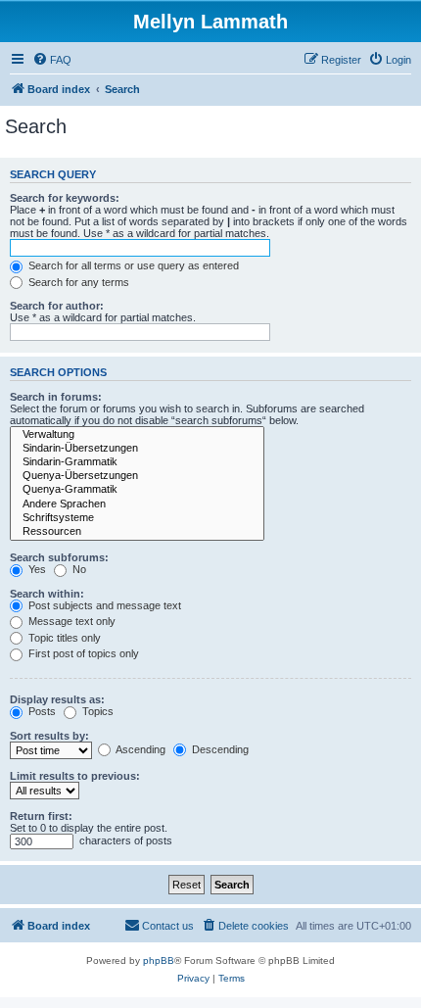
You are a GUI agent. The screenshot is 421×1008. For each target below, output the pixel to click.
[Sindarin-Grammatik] (137, 462)
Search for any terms (77, 282)
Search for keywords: (64, 198)
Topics (96, 711)
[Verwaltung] (137, 435)
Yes (35, 569)
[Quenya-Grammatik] (137, 490)
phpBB (158, 960)
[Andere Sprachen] (137, 504)
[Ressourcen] (137, 532)
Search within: (47, 594)
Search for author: (57, 306)
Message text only (70, 621)
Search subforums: (59, 557)
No (78, 569)
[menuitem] (51, 60)
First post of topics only (82, 653)
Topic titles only (63, 638)
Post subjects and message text (103, 605)
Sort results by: (49, 736)
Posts (40, 711)
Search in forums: (56, 397)
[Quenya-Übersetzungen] (137, 476)
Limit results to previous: (75, 776)
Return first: (41, 816)
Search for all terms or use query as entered (132, 265)
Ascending (139, 749)
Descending (219, 749)
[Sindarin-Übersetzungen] (137, 449)
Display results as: (57, 699)
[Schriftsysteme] (137, 518)
